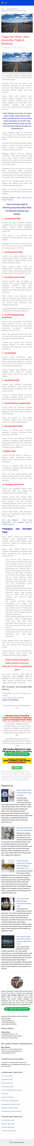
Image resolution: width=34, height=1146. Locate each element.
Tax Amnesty (4, 1093)
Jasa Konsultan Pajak (11, 9)
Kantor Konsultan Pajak (7, 1120)
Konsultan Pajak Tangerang (8, 1130)
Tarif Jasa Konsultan (7, 1083)
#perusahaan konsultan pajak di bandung (15, 780)
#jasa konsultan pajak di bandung (12, 772)
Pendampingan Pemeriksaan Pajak (10, 1104)
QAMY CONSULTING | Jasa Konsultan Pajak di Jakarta (23, 792)
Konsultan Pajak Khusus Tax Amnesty (11, 1090)
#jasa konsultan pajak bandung (17, 771)
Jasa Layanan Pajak (6, 1076)
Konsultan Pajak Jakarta (8, 1123)
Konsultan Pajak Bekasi (7, 1127)
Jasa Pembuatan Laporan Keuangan (11, 1111)
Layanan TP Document (7, 1097)
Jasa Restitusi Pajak (6, 1079)
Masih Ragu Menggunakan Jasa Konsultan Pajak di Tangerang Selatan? (17, 522)
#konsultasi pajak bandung (19, 778)
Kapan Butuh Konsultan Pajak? (9, 1107)
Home (2, 9)
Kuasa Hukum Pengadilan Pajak (10, 1100)
